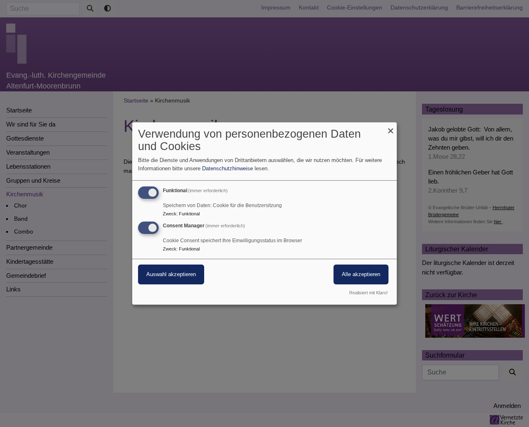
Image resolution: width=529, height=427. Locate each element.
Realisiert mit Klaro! (368, 292)
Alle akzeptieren (361, 274)
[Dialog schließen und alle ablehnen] (390, 127)
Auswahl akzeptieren (171, 274)
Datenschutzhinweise (227, 168)
